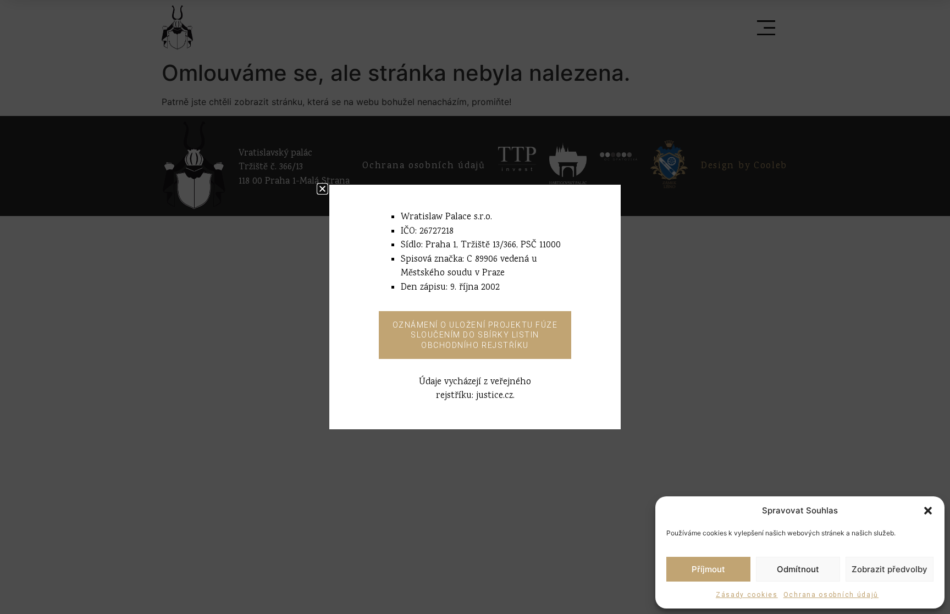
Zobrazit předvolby (889, 569)
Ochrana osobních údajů (831, 595)
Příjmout (708, 569)
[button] (928, 510)
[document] (475, 307)
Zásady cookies (747, 595)
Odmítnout (798, 569)
